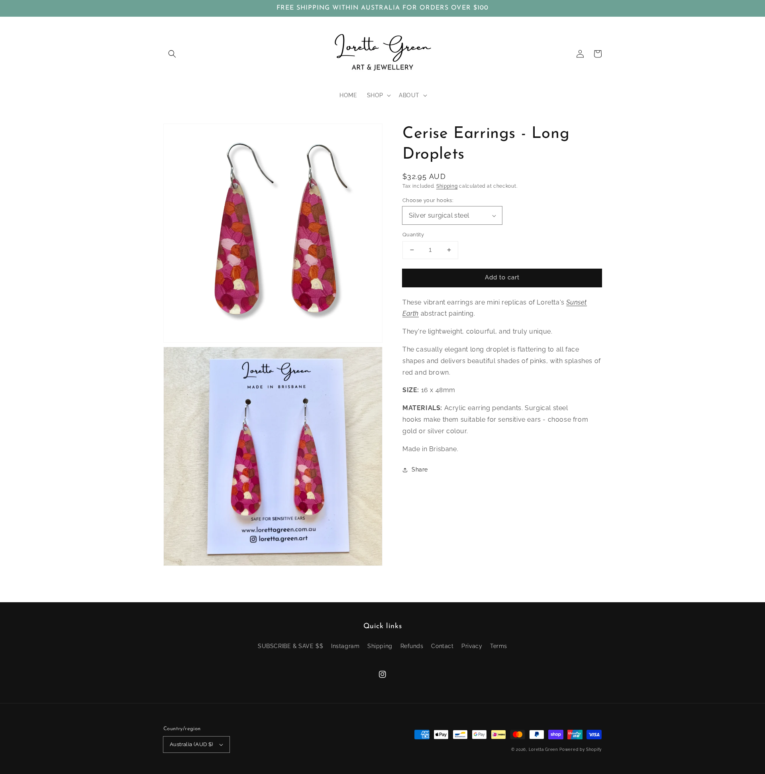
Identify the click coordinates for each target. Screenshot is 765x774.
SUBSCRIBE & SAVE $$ (290, 646)
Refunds (412, 646)
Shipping (447, 186)
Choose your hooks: (427, 200)
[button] (172, 54)
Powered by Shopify (580, 749)
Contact (442, 646)
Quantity (413, 235)
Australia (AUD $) (191, 744)
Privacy (471, 646)
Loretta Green (543, 749)
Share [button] (420, 470)
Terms (498, 646)
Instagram (345, 646)
